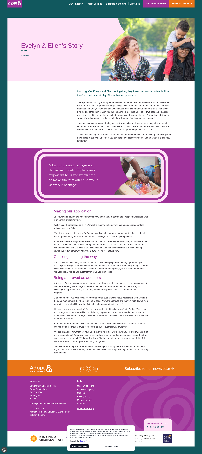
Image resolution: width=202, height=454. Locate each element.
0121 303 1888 (157, 427)
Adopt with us (94, 3)
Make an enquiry (85, 408)
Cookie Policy (85, 441)
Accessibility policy (86, 389)
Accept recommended (79, 446)
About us (135, 3)
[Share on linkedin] (96, 368)
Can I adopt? (76, 3)
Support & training (116, 3)
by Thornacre (136, 441)
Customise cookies (111, 446)
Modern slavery (84, 400)
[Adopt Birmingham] (14, 4)
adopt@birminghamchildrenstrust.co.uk (48, 403)
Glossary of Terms (85, 386)
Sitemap (81, 403)
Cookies (81, 393)
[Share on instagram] (88, 368)
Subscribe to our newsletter (147, 368)
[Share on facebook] (81, 368)
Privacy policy (83, 396)
